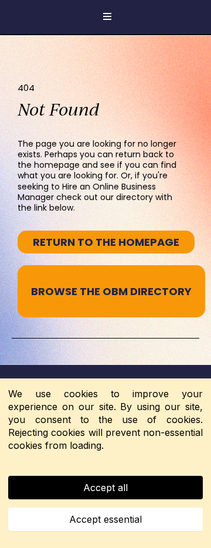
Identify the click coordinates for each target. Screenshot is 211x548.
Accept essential (105, 519)
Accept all (105, 487)
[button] (105, 17)
